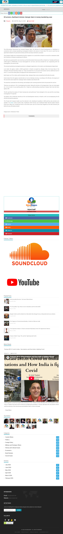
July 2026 (8, 465)
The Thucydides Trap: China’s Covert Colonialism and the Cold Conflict (25, 306)
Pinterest (9, 233)
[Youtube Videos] (23, 282)
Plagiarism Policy (44, 532)
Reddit (9, 227)
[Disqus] (31, 137)
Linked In (9, 230)
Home (43, 9)
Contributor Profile (31, 211)
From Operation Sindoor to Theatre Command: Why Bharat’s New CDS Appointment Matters (30, 328)
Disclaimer (17, 532)
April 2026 (8, 473)
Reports (8, 21)
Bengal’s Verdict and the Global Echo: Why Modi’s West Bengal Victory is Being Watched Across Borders (32, 314)
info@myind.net (12, 495)
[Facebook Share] (9, 13)
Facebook (9, 218)
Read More (8, 410)
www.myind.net (13, 498)
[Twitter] (8, 520)
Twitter (9, 224)
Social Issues (9, 456)
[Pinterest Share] (21, 13)
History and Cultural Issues (12, 448)
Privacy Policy (25, 532)
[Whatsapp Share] (11, 13)
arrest (11, 102)
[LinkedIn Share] (18, 13)
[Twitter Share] (14, 13)
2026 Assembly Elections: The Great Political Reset (21, 299)
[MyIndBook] (56, 2)
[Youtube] (15, 520)
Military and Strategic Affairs (13, 445)
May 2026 (8, 470)
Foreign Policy (9, 442)
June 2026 (8, 467)
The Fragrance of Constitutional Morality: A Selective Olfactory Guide (25, 321)
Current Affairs (9, 437)
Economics (8, 450)
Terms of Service (34, 532)
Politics (7, 440)
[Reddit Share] (16, 13)
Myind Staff (31, 21)
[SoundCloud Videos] (31, 256)
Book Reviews (9, 453)
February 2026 (9, 478)
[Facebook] (5, 520)
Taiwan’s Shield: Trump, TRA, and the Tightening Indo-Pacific (23, 336)
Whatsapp (10, 221)
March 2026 (8, 475)
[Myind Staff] (31, 202)
